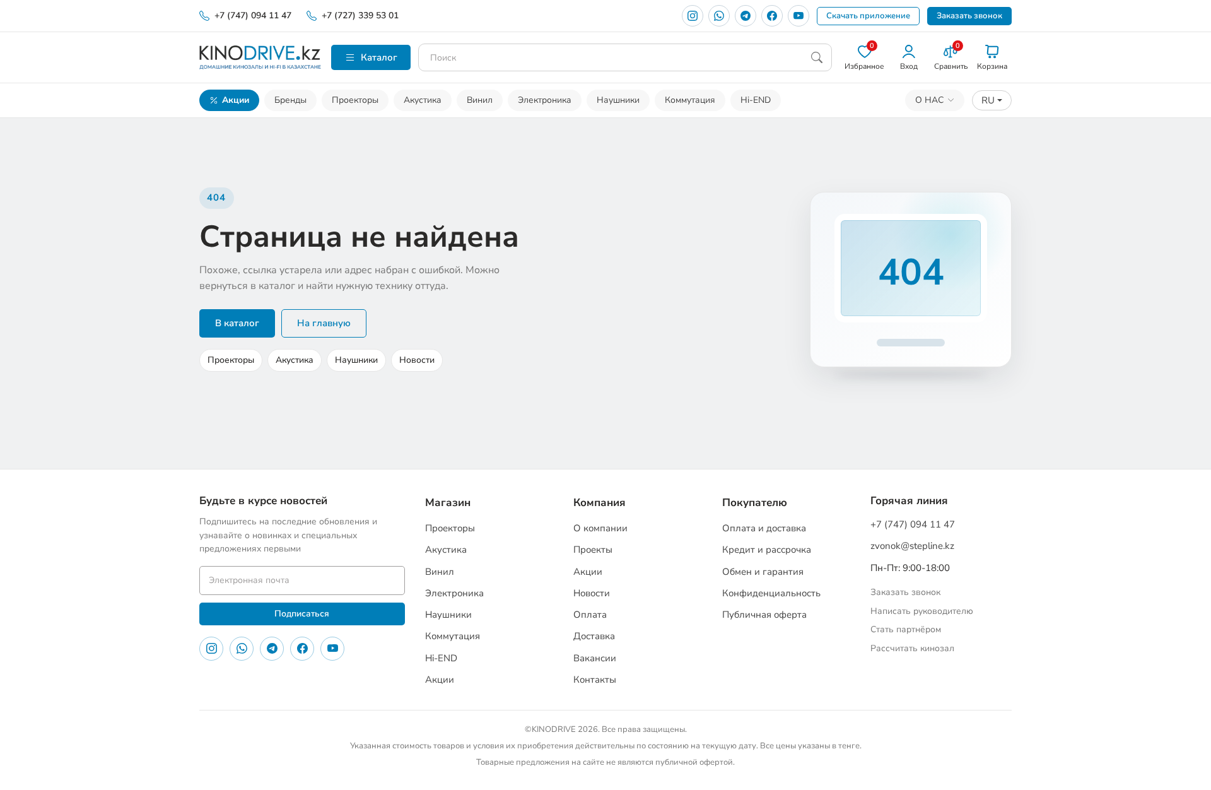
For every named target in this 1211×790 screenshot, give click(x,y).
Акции (235, 100)
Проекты (592, 549)
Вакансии (594, 658)
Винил (480, 100)
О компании (600, 528)
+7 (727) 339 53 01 (360, 15)
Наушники (618, 100)
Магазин (448, 502)
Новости (417, 360)
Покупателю (754, 502)
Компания (599, 502)
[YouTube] (798, 16)
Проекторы (355, 100)
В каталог (237, 323)
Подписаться (301, 614)
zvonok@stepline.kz (912, 545)
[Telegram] (745, 16)
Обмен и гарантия (763, 571)
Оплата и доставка (764, 528)
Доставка (594, 636)
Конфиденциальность (771, 593)
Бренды (290, 100)
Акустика (423, 100)
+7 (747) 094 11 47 (252, 15)
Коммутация (690, 100)
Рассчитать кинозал (912, 648)
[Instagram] (692, 16)
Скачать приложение (868, 15)
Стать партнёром (905, 629)
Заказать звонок (969, 15)
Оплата (590, 614)
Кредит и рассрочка (766, 549)
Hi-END (755, 100)
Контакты (594, 679)
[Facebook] (772, 16)
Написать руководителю (921, 611)
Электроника (544, 100)
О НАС (929, 100)
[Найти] (816, 57)
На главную (324, 323)
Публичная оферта (764, 614)
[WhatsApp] (719, 16)
